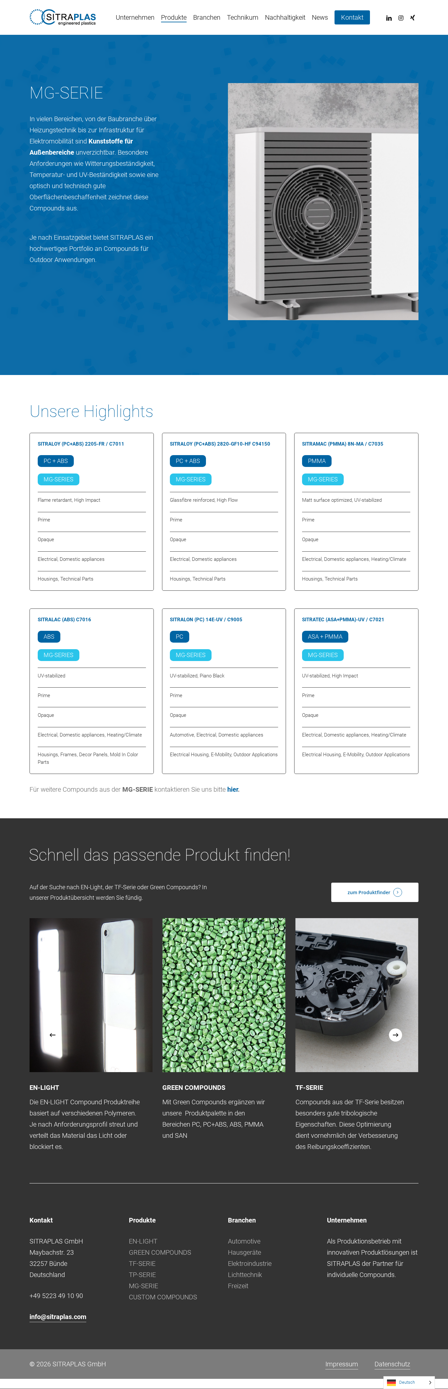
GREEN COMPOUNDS (160, 1252)
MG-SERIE (143, 1286)
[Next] (395, 1035)
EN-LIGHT (143, 1241)
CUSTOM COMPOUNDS (163, 1297)
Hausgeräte (244, 1252)
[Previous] (52, 1035)
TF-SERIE (142, 1264)
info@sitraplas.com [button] (58, 1317)
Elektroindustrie (250, 1264)
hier (232, 789)
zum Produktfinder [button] (369, 892)
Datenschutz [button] (392, 1364)
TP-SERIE (142, 1275)
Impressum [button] (341, 1364)
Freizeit (238, 1286)
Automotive (244, 1241)
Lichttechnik (245, 1275)
